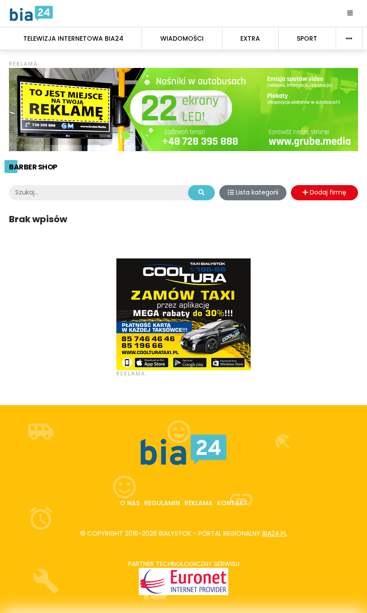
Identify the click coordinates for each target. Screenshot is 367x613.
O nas (130, 503)
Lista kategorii (256, 192)
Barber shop (33, 167)
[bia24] (31, 12)
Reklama (198, 503)
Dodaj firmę (327, 192)
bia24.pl (274, 533)
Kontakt (232, 503)
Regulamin (162, 503)
